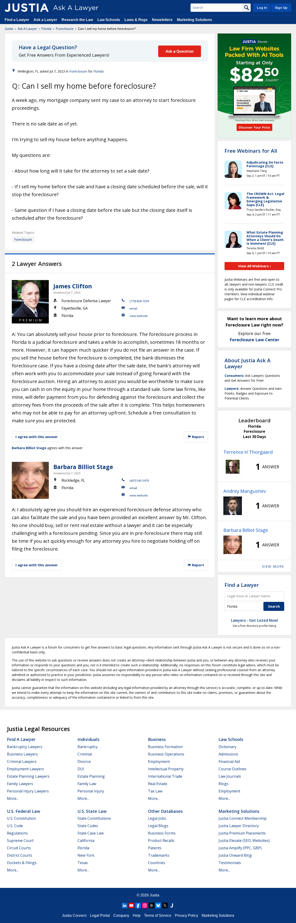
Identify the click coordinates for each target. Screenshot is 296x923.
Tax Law (155, 791)
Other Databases (165, 811)
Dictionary (227, 746)
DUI (80, 768)
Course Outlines (233, 768)
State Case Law (90, 833)
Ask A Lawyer (27, 28)
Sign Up (281, 7)
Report (197, 436)
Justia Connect (74, 915)
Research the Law (77, 20)
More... (12, 798)
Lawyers (231, 388)
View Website (139, 316)
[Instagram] (145, 905)
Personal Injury (90, 791)
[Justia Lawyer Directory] (171, 905)
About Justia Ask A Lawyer (248, 363)
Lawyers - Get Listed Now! (254, 620)
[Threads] (151, 905)
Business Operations (166, 754)
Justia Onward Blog (235, 855)
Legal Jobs (157, 818)
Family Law (86, 783)
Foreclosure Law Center (254, 339)
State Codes (87, 825)
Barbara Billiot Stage (29, 448)
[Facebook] (138, 905)
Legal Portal (100, 915)
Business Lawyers (22, 754)
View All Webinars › (254, 266)
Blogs (223, 783)
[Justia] (27, 7)
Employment (159, 761)
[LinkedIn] (124, 905)
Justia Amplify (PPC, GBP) (240, 847)
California (85, 840)
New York (85, 855)
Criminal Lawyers (22, 761)
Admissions (228, 754)
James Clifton (72, 286)
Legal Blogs (158, 825)
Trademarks (158, 855)
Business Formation (165, 746)
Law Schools (108, 20)
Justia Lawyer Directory (239, 825)
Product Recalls (161, 840)
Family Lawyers (20, 783)
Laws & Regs (136, 20)
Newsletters (162, 20)
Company (121, 915)
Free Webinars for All (251, 151)
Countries (156, 862)
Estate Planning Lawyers (28, 776)
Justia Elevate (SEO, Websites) (244, 840)
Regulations (17, 833)
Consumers (234, 375)
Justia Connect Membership (243, 818)
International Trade (165, 776)
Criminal (84, 754)
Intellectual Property (166, 768)
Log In (262, 7)
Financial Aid (229, 761)
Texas (82, 862)
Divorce (84, 761)
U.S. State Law (92, 811)
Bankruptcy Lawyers (24, 746)
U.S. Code (15, 825)
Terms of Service (157, 915)
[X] (165, 905)
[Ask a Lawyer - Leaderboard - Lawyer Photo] (232, 466)
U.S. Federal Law (23, 811)
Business (157, 739)
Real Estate (157, 783)
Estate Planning (91, 776)
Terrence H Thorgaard (248, 452)
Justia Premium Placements (242, 833)
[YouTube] (131, 905)
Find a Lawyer (17, 20)
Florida (46, 28)
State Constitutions (94, 818)
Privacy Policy (186, 915)
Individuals (88, 739)
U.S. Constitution (21, 818)
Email (133, 308)
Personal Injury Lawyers (28, 791)
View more (273, 566)
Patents (154, 847)
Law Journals (230, 776)
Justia (9, 28)
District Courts (19, 855)
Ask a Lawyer (46, 20)
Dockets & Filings (22, 862)
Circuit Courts (19, 847)
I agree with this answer (36, 436)
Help (137, 915)
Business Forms (162, 833)
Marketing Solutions (194, 20)
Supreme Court (20, 840)
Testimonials (230, 862)
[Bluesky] (158, 905)
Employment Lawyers (25, 768)
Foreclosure (65, 28)
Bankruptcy (87, 746)
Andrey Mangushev (244, 491)
